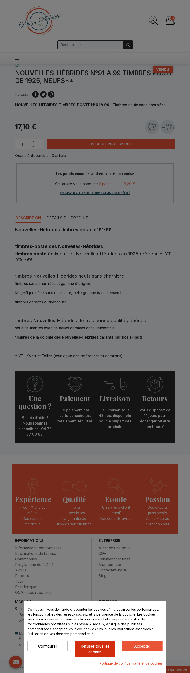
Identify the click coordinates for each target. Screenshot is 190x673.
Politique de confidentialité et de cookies (131, 663)
